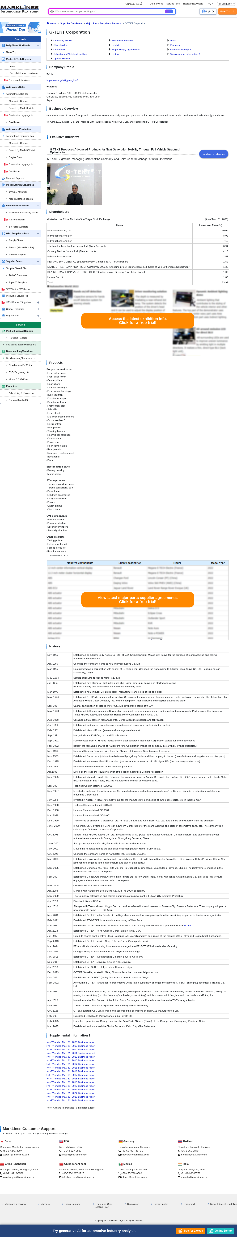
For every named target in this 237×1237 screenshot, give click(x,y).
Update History (61, 58)
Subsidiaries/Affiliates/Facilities (70, 54)
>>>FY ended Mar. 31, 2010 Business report (70, 1049)
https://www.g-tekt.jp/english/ (62, 80)
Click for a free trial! (138, 321)
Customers (59, 49)
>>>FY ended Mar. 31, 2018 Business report (70, 1078)
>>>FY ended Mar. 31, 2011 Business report (70, 1053)
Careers (45, 1204)
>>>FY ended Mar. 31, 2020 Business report (70, 1085)
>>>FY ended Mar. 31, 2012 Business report (70, 1056)
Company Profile (62, 40)
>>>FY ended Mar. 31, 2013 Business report (70, 1060)
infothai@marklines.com (194, 1154)
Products (175, 45)
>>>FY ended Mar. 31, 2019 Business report (70, 1082)
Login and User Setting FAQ (103, 1205)
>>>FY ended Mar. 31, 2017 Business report (70, 1075)
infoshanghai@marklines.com (19, 1177)
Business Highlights (180, 49)
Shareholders (60, 45)
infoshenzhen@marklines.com (78, 1177)
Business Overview (122, 40)
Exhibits (116, 45)
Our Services (156, 3)
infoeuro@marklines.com (135, 1154)
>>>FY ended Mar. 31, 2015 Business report (70, 1067)
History (115, 54)
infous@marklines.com (74, 1154)
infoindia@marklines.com (194, 1177)
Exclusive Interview (214, 154)
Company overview (15, 1204)
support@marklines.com (16, 1154)
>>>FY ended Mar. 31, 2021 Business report (70, 1089)
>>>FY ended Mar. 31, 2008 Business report (70, 1042)
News (173, 40)
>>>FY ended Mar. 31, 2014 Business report (70, 1064)
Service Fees (173, 3)
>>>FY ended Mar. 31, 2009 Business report (70, 1045)
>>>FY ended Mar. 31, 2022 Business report (70, 1093)
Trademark (189, 1204)
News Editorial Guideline (223, 1204)
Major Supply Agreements (126, 49)
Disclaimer (133, 1204)
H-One (188, 925)
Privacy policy (161, 1204)
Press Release (73, 1204)
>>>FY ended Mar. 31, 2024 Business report (70, 1100)
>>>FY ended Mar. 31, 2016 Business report (70, 1071)
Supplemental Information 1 (185, 54)
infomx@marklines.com (134, 1177)
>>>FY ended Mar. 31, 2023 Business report (70, 1096)
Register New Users (193, 3)
